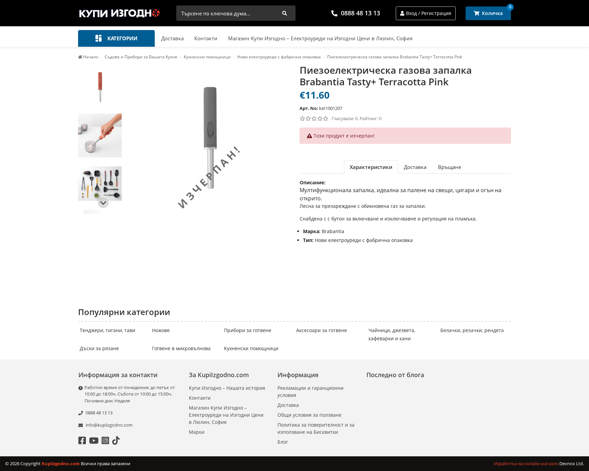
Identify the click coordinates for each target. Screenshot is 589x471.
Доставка (172, 38)
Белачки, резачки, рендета (472, 330)
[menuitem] (100, 87)
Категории (121, 38)
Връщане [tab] (449, 166)
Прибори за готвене (247, 330)
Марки (197, 432)
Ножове (161, 330)
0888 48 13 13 (360, 13)
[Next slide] (103, 202)
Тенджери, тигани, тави (107, 330)
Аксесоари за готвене (321, 330)
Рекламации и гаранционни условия (310, 391)
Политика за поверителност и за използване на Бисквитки (315, 428)
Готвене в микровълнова (181, 348)
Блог (282, 442)
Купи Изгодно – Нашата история (227, 388)
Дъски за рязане (99, 348)
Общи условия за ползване (309, 415)
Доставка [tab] (415, 166)
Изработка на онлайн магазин (526, 463)
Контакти (205, 38)
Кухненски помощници (251, 348)
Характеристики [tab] (371, 166)
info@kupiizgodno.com (109, 425)
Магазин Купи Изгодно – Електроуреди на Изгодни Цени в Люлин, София (320, 38)
